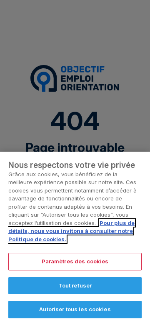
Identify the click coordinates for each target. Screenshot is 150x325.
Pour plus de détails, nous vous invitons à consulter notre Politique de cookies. (71, 231)
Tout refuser (75, 285)
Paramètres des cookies (75, 261)
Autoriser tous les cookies (74, 309)
